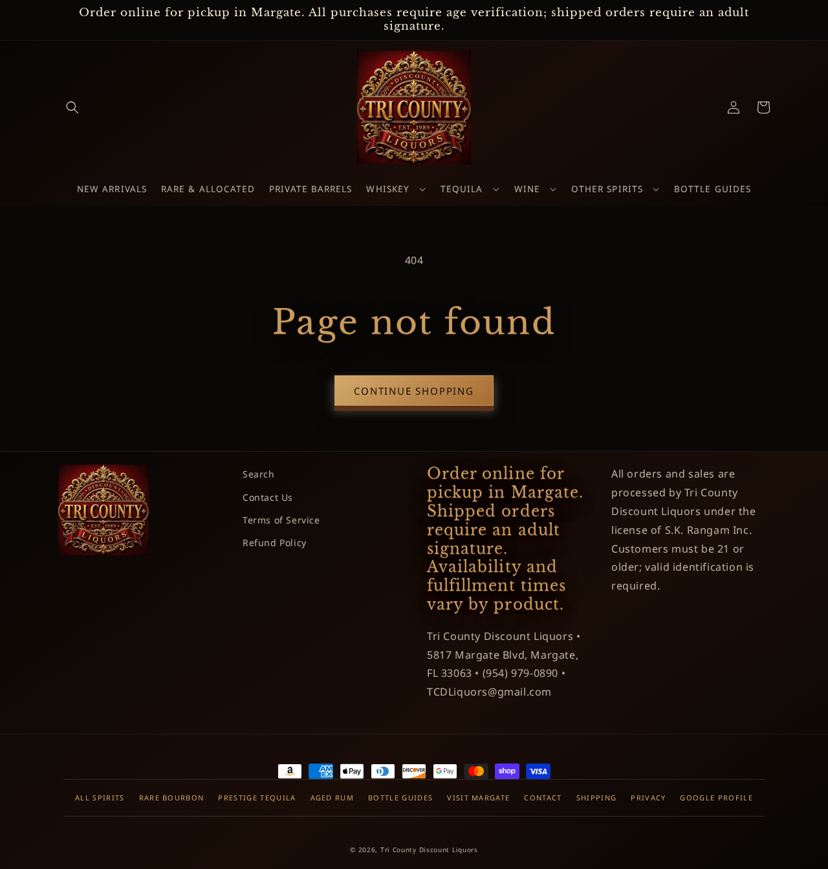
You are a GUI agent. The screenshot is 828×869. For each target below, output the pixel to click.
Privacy (648, 797)
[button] (72, 107)
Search (259, 474)
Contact (542, 797)
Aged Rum (332, 797)
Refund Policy (275, 542)
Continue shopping (414, 390)
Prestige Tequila (257, 797)
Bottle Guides (400, 797)
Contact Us (268, 497)
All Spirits (100, 797)
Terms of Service (281, 520)
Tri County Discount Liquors (429, 849)
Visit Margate (478, 797)
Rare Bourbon (171, 797)
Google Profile (716, 797)
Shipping (596, 797)
